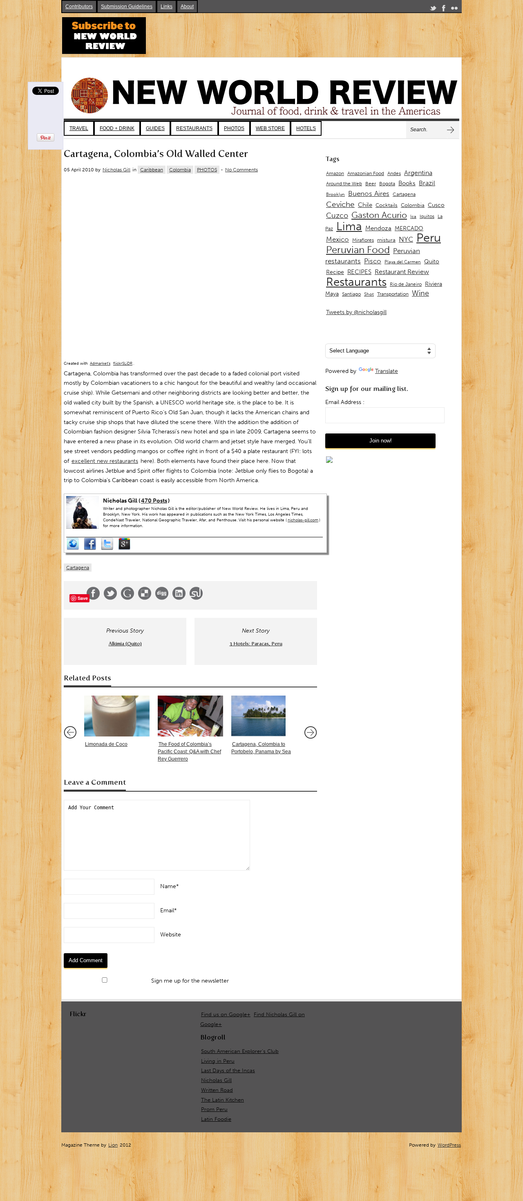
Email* (168, 910)
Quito (431, 261)
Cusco (436, 205)
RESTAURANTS (194, 128)
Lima (349, 226)
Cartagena (77, 567)
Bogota (387, 183)
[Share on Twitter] (110, 598)
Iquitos (427, 216)
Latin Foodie (216, 1119)
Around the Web (344, 183)
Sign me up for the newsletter (189, 980)
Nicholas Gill (116, 170)
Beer (370, 183)
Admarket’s (100, 363)
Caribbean (151, 170)
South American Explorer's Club (240, 1051)
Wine (420, 293)
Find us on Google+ (225, 1014)
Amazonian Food (365, 173)
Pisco (372, 261)
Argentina (418, 173)
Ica (413, 216)
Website (170, 934)
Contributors (79, 6)
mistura (386, 240)
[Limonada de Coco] (117, 716)
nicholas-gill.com (303, 520)
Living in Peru (218, 1061)
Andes (394, 173)
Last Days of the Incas (228, 1070)
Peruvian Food (358, 250)
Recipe (335, 272)
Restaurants (356, 282)
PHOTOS (234, 128)
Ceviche (340, 204)
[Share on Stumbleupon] (196, 598)
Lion (113, 1145)
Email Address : (344, 402)
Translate (386, 371)
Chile (365, 205)
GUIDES (155, 128)
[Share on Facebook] (93, 598)
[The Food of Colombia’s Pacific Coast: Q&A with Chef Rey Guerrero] (190, 716)
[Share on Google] (127, 598)
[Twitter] (433, 9)
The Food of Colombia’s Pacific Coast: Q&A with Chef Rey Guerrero (189, 751)
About (187, 6)
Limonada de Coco (106, 744)
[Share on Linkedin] (179, 598)
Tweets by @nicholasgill (356, 312)
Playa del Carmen (402, 262)
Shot (369, 294)
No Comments (241, 170)
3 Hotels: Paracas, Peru (256, 644)
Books (407, 183)
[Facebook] (443, 9)
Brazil (427, 183)
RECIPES (359, 272)
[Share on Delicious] (144, 598)
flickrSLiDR (122, 363)
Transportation (393, 294)
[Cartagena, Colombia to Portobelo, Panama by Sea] (264, 716)
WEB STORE (270, 128)
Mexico (337, 239)
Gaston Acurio (379, 215)
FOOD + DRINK (117, 128)
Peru (428, 237)
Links (166, 6)
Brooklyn (335, 194)
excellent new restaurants (105, 461)
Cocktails (386, 205)
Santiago (351, 294)
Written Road (217, 1090)
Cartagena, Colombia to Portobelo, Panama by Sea (261, 747)
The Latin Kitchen (222, 1100)
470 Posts (154, 500)
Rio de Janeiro (406, 284)
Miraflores (363, 240)
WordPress (449, 1145)
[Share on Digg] (161, 598)
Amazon (335, 173)
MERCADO (409, 228)
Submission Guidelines (126, 6)
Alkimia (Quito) (125, 644)
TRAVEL (78, 128)
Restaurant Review (402, 272)
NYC (406, 239)
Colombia (180, 170)
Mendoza (378, 228)
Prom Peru (214, 1109)
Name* (169, 886)
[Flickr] (454, 9)
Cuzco (337, 215)
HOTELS (306, 128)
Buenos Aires (368, 193)
